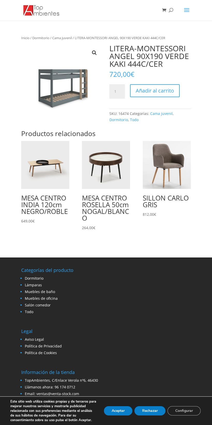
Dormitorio (40, 38)
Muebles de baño (40, 291)
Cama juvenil (62, 38)
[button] (94, 52)
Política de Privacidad (43, 346)
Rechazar (150, 410)
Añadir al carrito (155, 90)
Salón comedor (38, 305)
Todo (134, 119)
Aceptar (118, 410)
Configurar (184, 410)
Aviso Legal (34, 339)
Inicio (25, 38)
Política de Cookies (41, 352)
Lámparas (33, 284)
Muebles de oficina (41, 298)
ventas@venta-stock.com (57, 393)
